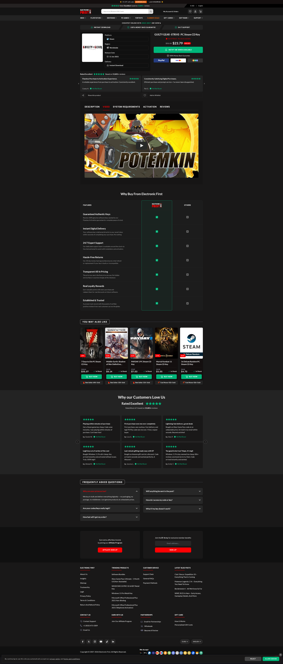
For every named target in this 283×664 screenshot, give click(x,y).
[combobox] (192, 6)
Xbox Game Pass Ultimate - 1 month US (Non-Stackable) (125, 580)
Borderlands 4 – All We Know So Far (188, 589)
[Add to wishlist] (145, 95)
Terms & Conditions (87, 600)
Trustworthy (85, 587)
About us (83, 574)
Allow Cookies (271, 659)
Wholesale (148, 626)
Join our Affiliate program (122, 621)
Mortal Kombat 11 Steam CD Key (164, 362)
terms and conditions (72, 659)
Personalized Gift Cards (184, 625)
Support (197, 18)
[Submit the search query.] (150, 11)
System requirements (126, 106)
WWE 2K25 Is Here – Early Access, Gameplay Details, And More (188, 594)
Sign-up (173, 550)
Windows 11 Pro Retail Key (122, 593)
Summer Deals (153, 18)
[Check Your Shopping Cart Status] (200, 11)
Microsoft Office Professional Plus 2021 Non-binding (125, 599)
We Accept (144, 649)
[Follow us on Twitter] (88, 641)
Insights (83, 578)
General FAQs (148, 578)
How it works (180, 621)
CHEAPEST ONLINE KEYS (140, 23)
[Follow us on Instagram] (94, 641)
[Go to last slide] (79, 84)
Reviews (165, 106)
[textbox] (192, 6)
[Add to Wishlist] (190, 11)
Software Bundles (118, 574)
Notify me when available (180, 50)
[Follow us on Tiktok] (106, 641)
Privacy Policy (85, 596)
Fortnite (139, 18)
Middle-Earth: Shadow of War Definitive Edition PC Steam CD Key (115, 363)
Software (183, 18)
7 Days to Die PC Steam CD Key (91, 362)
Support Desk (148, 574)
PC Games (125, 18)
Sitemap (83, 583)
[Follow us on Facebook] (82, 641)
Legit (82, 592)
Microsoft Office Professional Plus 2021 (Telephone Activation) (125, 606)
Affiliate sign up (110, 550)
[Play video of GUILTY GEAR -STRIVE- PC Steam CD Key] (141, 146)
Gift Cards (168, 18)
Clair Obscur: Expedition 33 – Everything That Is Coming (186, 575)
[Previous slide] (77, 442)
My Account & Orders (170, 11)
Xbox (82, 18)
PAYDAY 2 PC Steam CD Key (141, 362)
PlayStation (96, 18)
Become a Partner (151, 630)
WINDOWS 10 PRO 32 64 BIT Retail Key (125, 587)
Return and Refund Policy (90, 605)
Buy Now (93, 376)
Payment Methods (150, 583)
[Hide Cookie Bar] (280, 654)
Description (92, 106)
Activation (150, 106)
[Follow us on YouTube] (100, 641)
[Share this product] (83, 95)
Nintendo (111, 18)
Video (106, 106)
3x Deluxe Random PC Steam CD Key (190, 362)
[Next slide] (204, 84)
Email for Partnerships (152, 621)
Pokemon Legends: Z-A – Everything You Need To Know (188, 582)
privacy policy (55, 659)
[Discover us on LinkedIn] (113, 641)
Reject (253, 659)
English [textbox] (200, 6)
